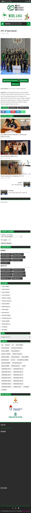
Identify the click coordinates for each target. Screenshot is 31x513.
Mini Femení (5, 309)
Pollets (13, 360)
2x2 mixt (7, 345)
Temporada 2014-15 (6, 371)
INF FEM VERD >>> (17, 260)
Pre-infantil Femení (22, 360)
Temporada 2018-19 (6, 377)
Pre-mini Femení (6, 315)
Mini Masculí (5, 312)
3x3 (13, 345)
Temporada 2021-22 (18, 380)
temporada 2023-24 (18, 383)
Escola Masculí (6, 295)
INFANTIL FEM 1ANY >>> (19, 257)
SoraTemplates (25, 511)
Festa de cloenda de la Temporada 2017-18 (12, 176)
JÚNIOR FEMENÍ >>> (18, 254)
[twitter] (28, 1)
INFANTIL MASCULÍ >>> (19, 275)
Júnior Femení (6, 303)
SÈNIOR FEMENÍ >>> (6, 254)
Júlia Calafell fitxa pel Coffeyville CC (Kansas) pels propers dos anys (13, 135)
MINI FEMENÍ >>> (5, 263)
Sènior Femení (6, 321)
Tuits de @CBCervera (6, 428)
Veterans (4, 329)
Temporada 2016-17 (6, 374)
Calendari (24, 80)
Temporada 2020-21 (6, 380)
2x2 (2, 345)
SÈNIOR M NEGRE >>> (6, 269)
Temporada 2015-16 (18, 371)
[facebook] (29, 1)
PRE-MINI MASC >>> (17, 278)
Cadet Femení (5, 286)
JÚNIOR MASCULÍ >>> (19, 272)
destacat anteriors (16, 348)
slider (23, 365)
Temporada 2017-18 (23, 107)
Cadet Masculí (6, 289)
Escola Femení (5, 292)
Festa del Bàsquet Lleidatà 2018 (9, 156)
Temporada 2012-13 (6, 368)
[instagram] (26, 1)
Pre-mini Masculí (6, 318)
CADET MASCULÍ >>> (6, 275)
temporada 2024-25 (6, 386)
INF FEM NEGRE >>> (6, 260)
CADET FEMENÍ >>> (6, 257)
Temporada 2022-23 (6, 383)
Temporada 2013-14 (18, 368)
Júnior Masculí (13, 107)
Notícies (16, 84)
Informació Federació (11, 80)
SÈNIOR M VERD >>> (19, 269)
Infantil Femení (6, 298)
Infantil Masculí (6, 301)
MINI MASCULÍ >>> (5, 278)
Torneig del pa (17, 386)
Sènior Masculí (6, 324)
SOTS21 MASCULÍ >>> (6, 272)
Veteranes (4, 326)
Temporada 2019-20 (18, 377)
